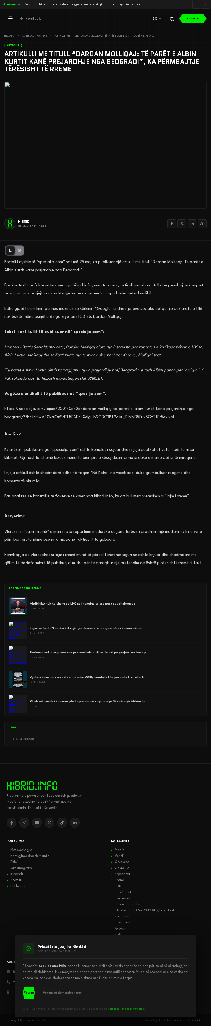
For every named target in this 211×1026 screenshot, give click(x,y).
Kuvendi (15, 874)
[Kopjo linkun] (202, 223)
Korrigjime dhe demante (28, 856)
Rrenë (117, 880)
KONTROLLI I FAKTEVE (34, 36)
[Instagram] (24, 823)
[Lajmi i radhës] (205, 5)
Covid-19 (120, 868)
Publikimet (17, 886)
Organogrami (20, 868)
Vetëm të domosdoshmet (62, 992)
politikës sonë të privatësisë (127, 1009)
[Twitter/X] (181, 223)
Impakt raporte (125, 904)
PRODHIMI (9, 36)
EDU (116, 886)
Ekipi (12, 862)
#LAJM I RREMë (23, 739)
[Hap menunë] (10, 19)
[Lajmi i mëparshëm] (196, 5)
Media (118, 850)
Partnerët (121, 898)
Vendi (117, 856)
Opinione (120, 862)
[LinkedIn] (192, 223)
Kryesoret (121, 874)
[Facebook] (171, 223)
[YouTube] (37, 823)
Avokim (118, 928)
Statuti (14, 880)
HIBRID (24, 221)
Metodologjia (19, 850)
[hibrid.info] (32, 785)
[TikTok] (62, 823)
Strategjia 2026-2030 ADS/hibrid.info (144, 910)
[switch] (14, 250)
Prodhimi (120, 916)
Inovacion (120, 922)
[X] (49, 823)
